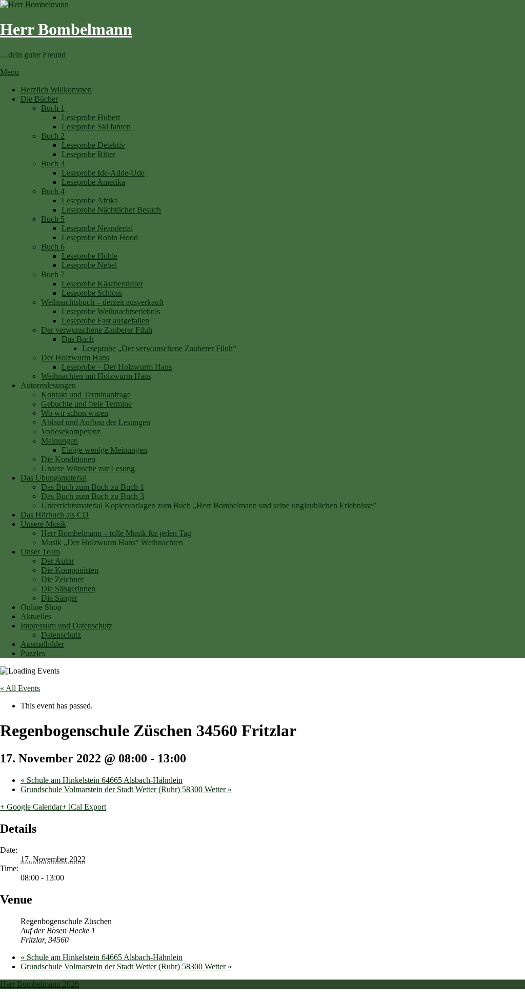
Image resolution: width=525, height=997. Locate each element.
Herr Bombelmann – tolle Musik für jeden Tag (116, 533)
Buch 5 (53, 219)
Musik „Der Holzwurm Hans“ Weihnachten (112, 542)
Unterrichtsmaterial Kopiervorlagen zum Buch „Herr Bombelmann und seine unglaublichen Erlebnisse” (208, 505)
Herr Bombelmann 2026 (39, 984)
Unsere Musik (43, 524)
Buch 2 (53, 135)
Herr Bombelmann (66, 29)
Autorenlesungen (48, 385)
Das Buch (78, 339)
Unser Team (40, 551)
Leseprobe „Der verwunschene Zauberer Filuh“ (159, 348)
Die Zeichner (62, 579)
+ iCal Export (84, 806)
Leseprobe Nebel (89, 265)
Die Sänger (59, 597)
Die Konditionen (68, 459)
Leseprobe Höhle (89, 256)
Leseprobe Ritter (88, 154)
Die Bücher (39, 98)
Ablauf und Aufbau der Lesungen (95, 422)
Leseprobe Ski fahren (96, 126)
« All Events (20, 688)
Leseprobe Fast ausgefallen (105, 320)
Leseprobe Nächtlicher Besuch (111, 209)
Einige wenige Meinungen (104, 450)
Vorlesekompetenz (70, 431)
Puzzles (33, 653)
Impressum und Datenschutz (66, 625)
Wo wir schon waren (74, 413)
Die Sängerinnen (68, 588)
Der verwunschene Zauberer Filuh (96, 329)
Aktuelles (36, 616)
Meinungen (59, 440)
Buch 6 (53, 246)
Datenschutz (61, 634)
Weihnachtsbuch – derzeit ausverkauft (102, 302)
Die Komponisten (69, 570)
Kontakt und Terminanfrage (86, 394)
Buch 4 (53, 191)
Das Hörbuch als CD (55, 514)
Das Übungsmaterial (54, 477)
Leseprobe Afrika (90, 200)
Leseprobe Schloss (92, 293)
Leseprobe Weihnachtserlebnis (111, 311)
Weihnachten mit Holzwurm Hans (96, 376)
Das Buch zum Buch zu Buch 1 (92, 487)
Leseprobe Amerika (93, 182)
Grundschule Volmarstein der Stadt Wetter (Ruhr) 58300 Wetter (126, 789)
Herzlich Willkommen (56, 89)
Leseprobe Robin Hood (100, 237)
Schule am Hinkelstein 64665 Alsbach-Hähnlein (102, 780)
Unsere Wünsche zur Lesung (88, 468)
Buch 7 (53, 274)
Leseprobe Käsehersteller (102, 283)
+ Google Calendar (31, 806)
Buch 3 (53, 163)
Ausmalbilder (42, 644)
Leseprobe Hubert (91, 117)
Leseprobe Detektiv (93, 145)
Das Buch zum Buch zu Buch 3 (92, 496)
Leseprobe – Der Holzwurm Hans (117, 366)
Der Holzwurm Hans (75, 357)
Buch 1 (53, 108)
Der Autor (57, 561)
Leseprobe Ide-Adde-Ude (103, 172)
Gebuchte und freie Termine (86, 403)
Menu (9, 72)
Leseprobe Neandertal (97, 228)
